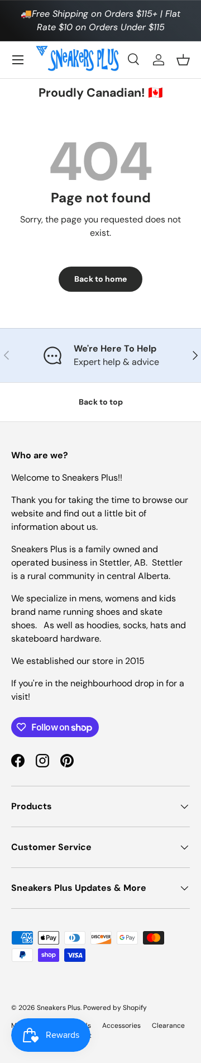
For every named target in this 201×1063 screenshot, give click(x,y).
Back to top (101, 402)
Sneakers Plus (58, 1007)
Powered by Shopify (115, 1007)
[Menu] (18, 60)
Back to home (100, 279)
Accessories (121, 1025)
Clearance (168, 1025)
